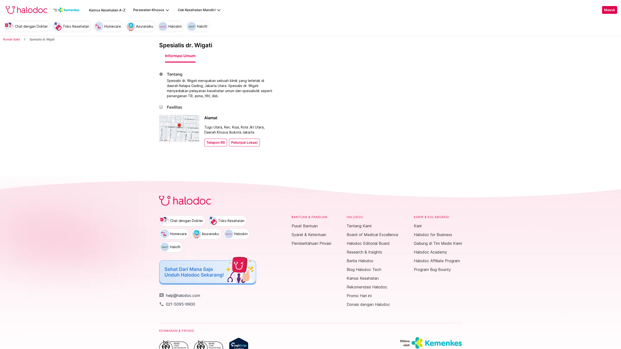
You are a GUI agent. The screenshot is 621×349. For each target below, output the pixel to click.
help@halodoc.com (179, 295)
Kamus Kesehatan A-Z (107, 10)
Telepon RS (215, 142)
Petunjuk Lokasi (244, 142)
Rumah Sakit (11, 39)
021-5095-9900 (177, 304)
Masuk (609, 10)
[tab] (180, 56)
